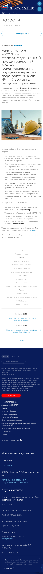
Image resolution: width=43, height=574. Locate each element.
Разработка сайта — (10, 440)
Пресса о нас (21, 279)
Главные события (21, 254)
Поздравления (21, 294)
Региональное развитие (21, 265)
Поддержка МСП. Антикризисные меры (21, 297)
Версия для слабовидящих (12, 13)
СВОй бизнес (21, 301)
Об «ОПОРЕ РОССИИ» (9, 402)
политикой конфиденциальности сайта (19, 564)
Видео (21, 290)
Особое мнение (22, 283)
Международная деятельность (21, 272)
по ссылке (32, 230)
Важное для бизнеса (21, 261)
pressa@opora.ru (7, 539)
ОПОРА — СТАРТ (21, 304)
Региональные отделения (14, 480)
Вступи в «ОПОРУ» (11, 395)
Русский (5, 356)
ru (39, 9)
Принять (9, 568)
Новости (9, 25)
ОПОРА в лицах (21, 276)
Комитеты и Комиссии (9, 411)
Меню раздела (22, 33)
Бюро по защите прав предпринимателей (22, 286)
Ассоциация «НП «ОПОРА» (11, 405)
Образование (6, 431)
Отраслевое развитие (21, 268)
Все (21, 250)
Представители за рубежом (15, 482)
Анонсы (17, 25)
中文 (19, 356)
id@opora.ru (7, 465)
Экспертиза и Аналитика (10, 417)
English (13, 356)
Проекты (4, 434)
